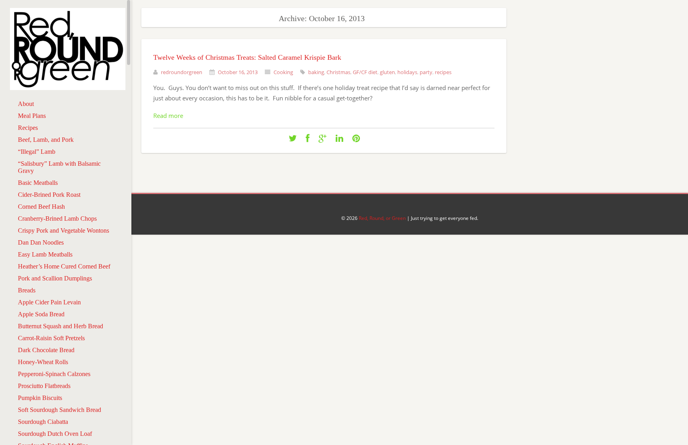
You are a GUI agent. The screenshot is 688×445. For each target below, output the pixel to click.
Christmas (338, 72)
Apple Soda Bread (41, 314)
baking (316, 72)
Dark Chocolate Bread (46, 350)
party (426, 72)
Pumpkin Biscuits (40, 397)
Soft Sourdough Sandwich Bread (59, 409)
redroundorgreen (181, 72)
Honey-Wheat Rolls (43, 362)
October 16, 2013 (238, 72)
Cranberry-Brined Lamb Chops (57, 218)
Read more (168, 116)
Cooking (283, 72)
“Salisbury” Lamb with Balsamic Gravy (59, 167)
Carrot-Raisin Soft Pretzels (51, 338)
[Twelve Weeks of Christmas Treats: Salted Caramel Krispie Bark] (292, 138)
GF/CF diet (365, 72)
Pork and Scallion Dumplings (55, 278)
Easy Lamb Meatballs (45, 254)
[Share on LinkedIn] (339, 138)
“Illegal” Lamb (36, 151)
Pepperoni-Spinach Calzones (54, 374)
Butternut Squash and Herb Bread (60, 326)
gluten (387, 72)
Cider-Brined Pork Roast (49, 194)
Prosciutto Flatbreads (44, 385)
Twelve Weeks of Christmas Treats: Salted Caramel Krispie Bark (247, 57)
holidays (407, 72)
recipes (443, 72)
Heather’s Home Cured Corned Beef (64, 266)
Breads (26, 290)
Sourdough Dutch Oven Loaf (55, 433)
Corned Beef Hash (41, 206)
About (26, 103)
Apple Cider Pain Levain (49, 302)
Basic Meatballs (38, 182)
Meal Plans (32, 115)
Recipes (28, 127)
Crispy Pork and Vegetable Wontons (63, 230)
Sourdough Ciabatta (43, 421)
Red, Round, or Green (382, 218)
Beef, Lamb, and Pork (46, 139)
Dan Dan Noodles (41, 242)
